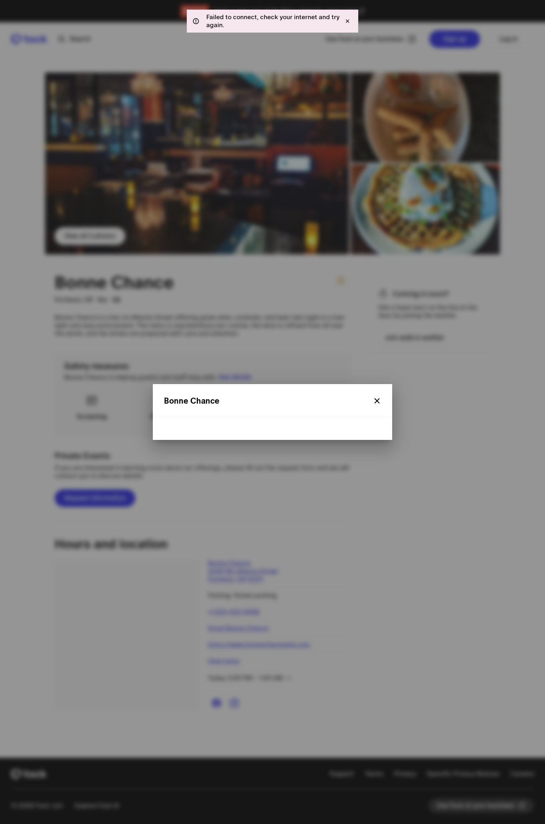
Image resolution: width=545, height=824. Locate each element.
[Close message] (347, 21)
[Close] (377, 401)
